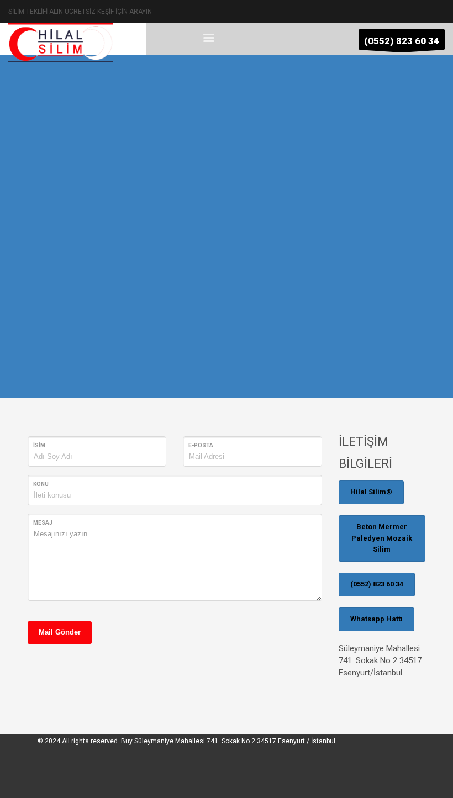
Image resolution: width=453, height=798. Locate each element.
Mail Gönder (60, 632)
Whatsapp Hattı (376, 619)
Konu (41, 484)
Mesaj (42, 523)
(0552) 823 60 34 (376, 584)
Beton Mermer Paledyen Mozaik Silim (381, 538)
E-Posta (200, 445)
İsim (39, 445)
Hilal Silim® (371, 492)
